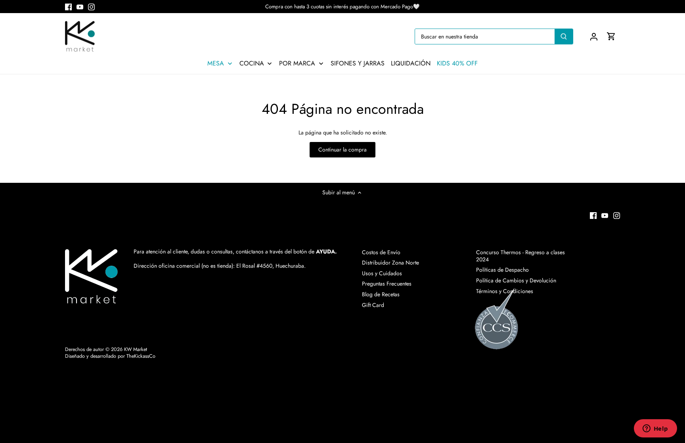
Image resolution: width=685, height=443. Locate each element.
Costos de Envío (381, 252)
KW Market (135, 349)
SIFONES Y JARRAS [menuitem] (358, 63)
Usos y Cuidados (382, 273)
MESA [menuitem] (215, 63)
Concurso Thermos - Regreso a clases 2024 (520, 255)
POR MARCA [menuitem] (297, 63)
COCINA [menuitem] (251, 63)
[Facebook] (68, 7)
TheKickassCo (140, 356)
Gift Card (373, 305)
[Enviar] (564, 36)
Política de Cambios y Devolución (516, 280)
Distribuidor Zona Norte (390, 263)
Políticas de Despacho (502, 270)
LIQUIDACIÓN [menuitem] (411, 63)
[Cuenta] (594, 36)
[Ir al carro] (611, 36)
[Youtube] (80, 7)
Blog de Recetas (381, 294)
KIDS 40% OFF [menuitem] (457, 63)
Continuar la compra (342, 149)
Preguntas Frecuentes (386, 284)
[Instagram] (91, 7)
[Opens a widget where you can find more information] (655, 429)
